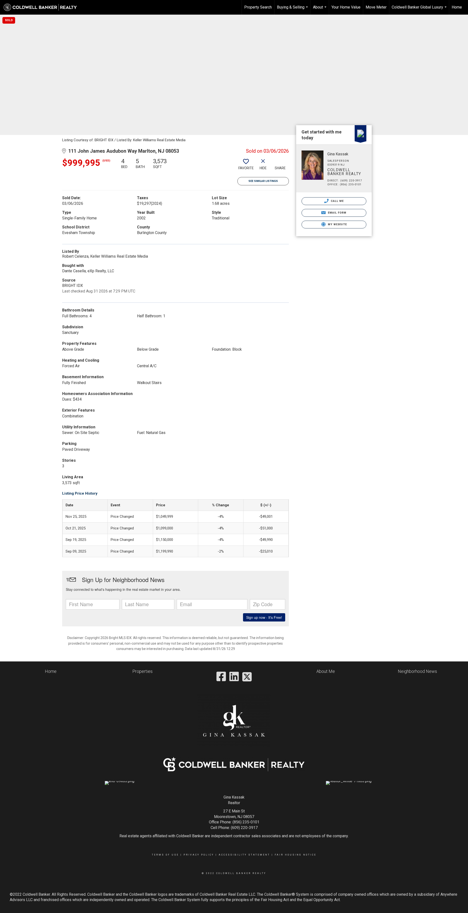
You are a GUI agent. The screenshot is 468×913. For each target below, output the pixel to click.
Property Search (258, 7)
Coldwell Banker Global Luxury (420, 10)
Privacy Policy (199, 855)
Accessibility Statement (244, 855)
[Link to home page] (43, 7)
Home (457, 7)
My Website (337, 224)
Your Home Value (346, 7)
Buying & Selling (293, 10)
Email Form (336, 212)
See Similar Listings (263, 181)
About (320, 10)
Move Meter (376, 7)
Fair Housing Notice (295, 855)
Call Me (337, 201)
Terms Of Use (165, 855)
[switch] (245, 166)
